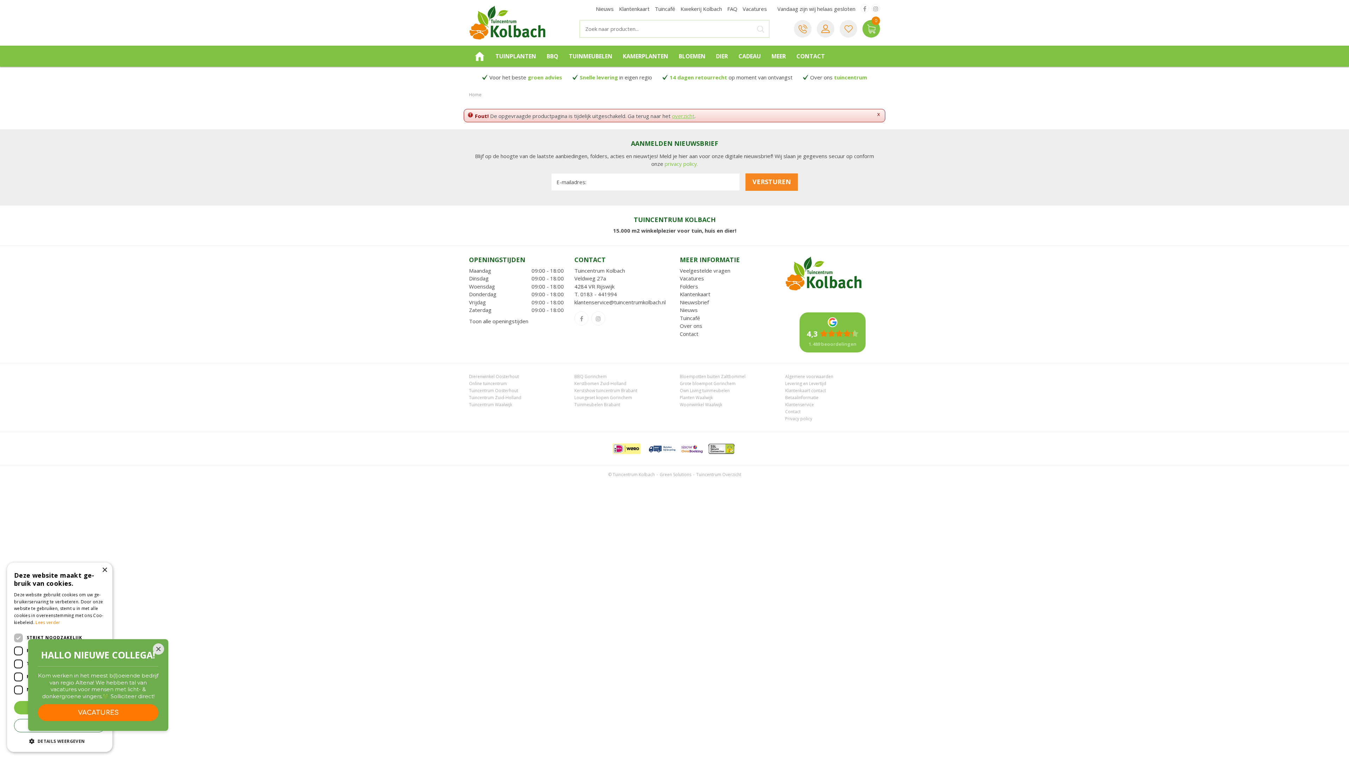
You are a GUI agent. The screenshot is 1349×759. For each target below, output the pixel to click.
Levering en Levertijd (805, 383)
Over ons (691, 325)
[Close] (158, 649)
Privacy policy (798, 418)
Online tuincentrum (488, 383)
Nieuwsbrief (694, 302)
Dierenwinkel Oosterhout (494, 376)
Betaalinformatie (802, 397)
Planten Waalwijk (696, 397)
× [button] (104, 570)
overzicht (683, 115)
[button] (59, 741)
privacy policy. (681, 163)
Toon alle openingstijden (498, 321)
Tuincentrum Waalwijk (490, 404)
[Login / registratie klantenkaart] (825, 29)
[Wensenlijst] (848, 29)
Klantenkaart (695, 294)
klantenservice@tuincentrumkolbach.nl (620, 302)
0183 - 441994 (598, 294)
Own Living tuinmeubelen (705, 390)
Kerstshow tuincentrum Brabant (605, 390)
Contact (689, 333)
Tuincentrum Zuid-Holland (495, 397)
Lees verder (47, 622)
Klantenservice (799, 404)
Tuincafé (690, 318)
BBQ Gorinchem (590, 376)
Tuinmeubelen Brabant (597, 404)
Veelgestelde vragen (705, 270)
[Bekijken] (871, 29)
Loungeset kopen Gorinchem (603, 397)
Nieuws (689, 309)
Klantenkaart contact (805, 390)
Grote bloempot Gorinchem (708, 383)
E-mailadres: (571, 182)
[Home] (479, 56)
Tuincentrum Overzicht (718, 475)
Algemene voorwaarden (809, 376)
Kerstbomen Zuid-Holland (600, 383)
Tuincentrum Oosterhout (493, 390)
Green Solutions (675, 475)
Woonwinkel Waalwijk (701, 404)
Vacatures (692, 278)
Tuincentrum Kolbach (599, 270)
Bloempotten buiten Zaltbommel (712, 376)
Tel (803, 29)
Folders (689, 286)
